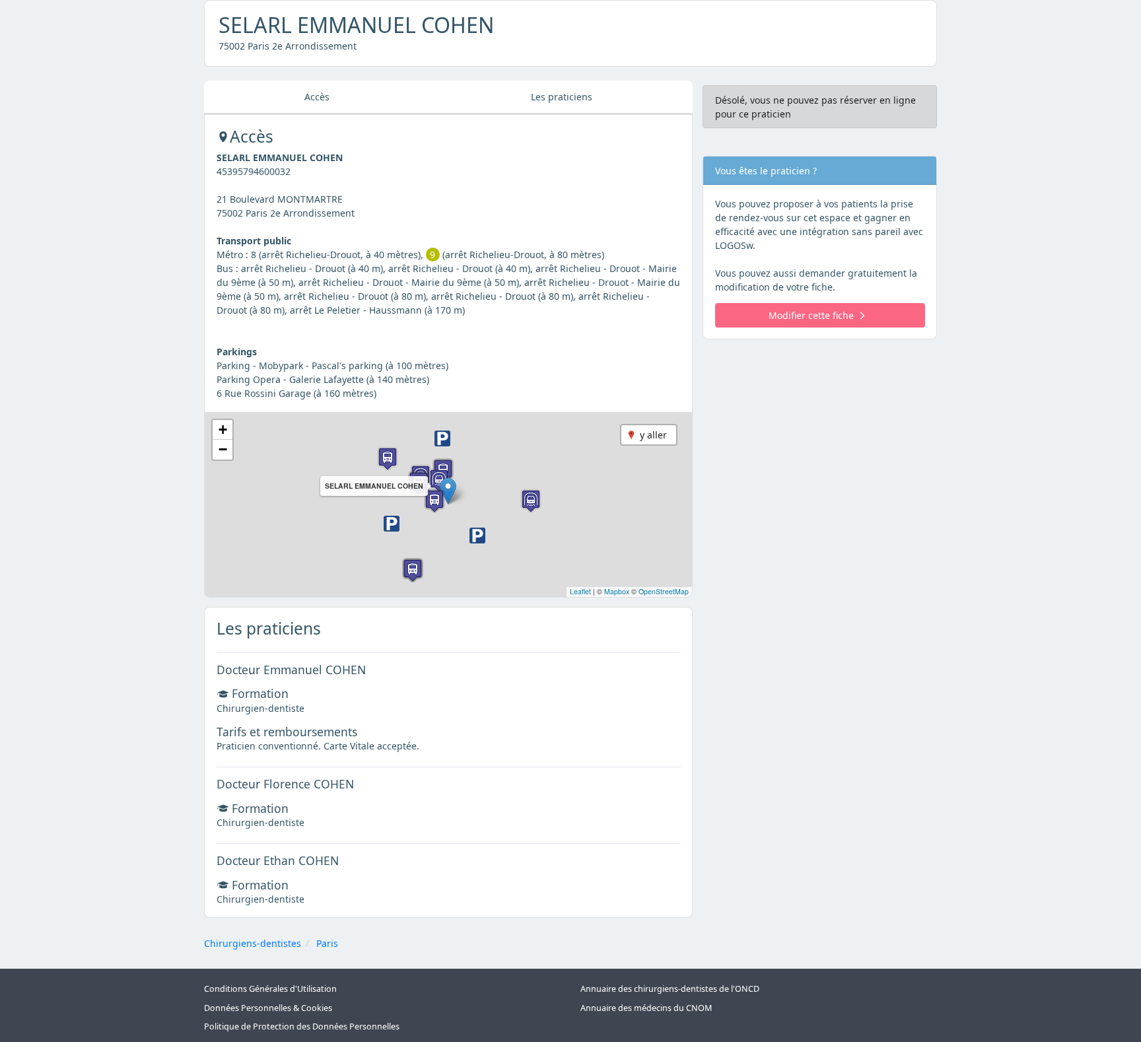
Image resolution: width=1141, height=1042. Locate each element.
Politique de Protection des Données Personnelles (301, 1026)
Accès (316, 96)
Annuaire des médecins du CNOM (646, 1008)
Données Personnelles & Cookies (268, 1008)
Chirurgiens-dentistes (252, 943)
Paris (327, 943)
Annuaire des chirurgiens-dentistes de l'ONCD (669, 988)
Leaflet (580, 591)
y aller (653, 435)
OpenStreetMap (664, 591)
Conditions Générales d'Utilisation (270, 988)
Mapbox (616, 591)
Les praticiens (561, 96)
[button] (448, 490)
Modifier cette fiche (811, 315)
